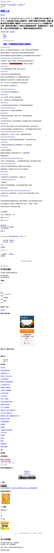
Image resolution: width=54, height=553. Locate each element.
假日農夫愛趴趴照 (5, 370)
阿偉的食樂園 (4, 446)
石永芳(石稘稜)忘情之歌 (7, 401)
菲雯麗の (3, 427)
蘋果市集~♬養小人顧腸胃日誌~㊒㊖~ (10, 415)
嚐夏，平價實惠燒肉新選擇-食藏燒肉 (17, 44)
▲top (2, 244)
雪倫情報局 (3, 443)
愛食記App (28, 473)
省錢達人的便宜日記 (6, 387)
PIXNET (16, 533)
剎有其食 (3, 435)
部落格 (5, 36)
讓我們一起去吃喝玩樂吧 (7, 381)
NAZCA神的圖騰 (5, 407)
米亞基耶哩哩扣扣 (5, 421)
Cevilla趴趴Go (4, 396)
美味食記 (11, 240)
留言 (17, 236)
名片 (4, 38)
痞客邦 (14, 236)
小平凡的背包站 (4, 379)
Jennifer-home (4, 432)
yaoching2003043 (5, 228)
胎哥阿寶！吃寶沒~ (5, 404)
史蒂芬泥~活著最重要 (6, 390)
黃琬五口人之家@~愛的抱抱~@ (8, 410)
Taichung (11, 242)
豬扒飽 (2, 438)
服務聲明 (40, 533)
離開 (8, 550)
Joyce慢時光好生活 (5, 384)
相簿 (4, 34)
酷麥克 (2, 441)
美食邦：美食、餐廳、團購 (7, 463)
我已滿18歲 (3, 550)
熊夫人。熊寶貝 (4, 398)
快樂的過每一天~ (5, 373)
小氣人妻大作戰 (4, 393)
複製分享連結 (4, 464)
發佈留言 (3, 255)
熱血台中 (3, 310)
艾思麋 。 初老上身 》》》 (7, 376)
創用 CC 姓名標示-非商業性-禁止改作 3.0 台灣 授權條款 (21, 488)
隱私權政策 (35, 533)
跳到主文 (3, 15)
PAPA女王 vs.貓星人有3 (6, 413)
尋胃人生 (5, 11)
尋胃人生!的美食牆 (5, 459)
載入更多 (3, 247)
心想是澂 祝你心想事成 (6, 430)
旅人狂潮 (3, 367)
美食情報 (12, 31)
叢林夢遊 (3, 424)
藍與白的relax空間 (5, 418)
